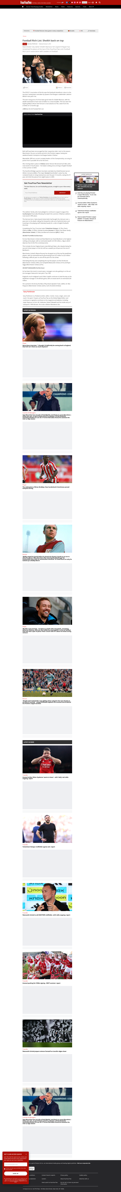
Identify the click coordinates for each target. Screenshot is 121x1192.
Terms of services (44, 197)
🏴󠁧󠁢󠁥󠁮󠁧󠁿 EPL (81, 31)
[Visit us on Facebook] (67, 2)
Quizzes (77, 7)
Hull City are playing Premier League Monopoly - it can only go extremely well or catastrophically (87, 195)
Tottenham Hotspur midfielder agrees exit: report (87, 211)
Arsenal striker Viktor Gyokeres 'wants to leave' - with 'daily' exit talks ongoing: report (87, 204)
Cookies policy (83, 1175)
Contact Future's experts (48, 1175)
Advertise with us (84, 1179)
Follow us (60, 87)
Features (70, 7)
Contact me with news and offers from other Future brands (16, 1169)
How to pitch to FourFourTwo (50, 1182)
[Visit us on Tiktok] (80, 2)
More (91, 7)
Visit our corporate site (83, 1163)
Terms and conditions (29, 1175)
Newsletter (49, 7)
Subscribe (84, 2)
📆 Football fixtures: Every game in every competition (48, 31)
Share (26, 87)
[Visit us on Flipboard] (77, 2)
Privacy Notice (27, 198)
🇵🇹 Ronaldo (71, 31)
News (57, 7)
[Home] (23, 7)
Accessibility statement (29, 1179)
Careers (44, 1179)
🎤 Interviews (91, 31)
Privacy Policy (21, 1179)
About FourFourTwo (65, 1179)
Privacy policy (64, 1175)
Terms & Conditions (14, 1180)
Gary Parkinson (33, 44)
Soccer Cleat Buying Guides (34, 7)
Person (24, 36)
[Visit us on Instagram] (75, 2)
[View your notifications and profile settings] (96, 2)
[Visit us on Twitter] (69, 2)
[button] (99, 2)
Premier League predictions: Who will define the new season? (86, 186)
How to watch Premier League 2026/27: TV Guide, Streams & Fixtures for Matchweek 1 (87, 218)
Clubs (84, 7)
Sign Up (15, 1173)
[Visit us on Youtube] (72, 2)
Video (63, 7)
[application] (47, 130)
